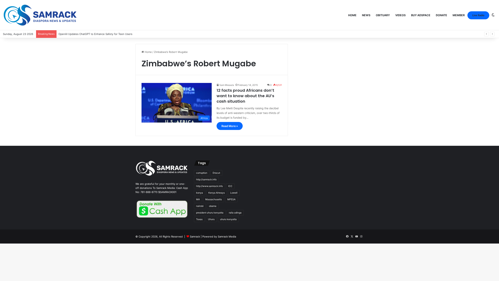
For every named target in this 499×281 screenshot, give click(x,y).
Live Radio (478, 15)
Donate (441, 15)
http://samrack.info (206, 179)
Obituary (383, 15)
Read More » (229, 126)
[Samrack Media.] (40, 15)
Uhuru (211, 219)
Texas (199, 219)
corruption (201, 172)
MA (198, 199)
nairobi (199, 206)
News (366, 15)
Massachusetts (213, 199)
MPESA (231, 199)
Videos (400, 15)
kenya (199, 192)
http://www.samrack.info (209, 186)
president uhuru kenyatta (209, 212)
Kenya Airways (216, 192)
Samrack (195, 236)
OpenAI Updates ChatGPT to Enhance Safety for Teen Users (95, 34)
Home (352, 15)
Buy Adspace (420, 15)
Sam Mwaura (226, 85)
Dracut (216, 172)
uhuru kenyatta (228, 219)
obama (212, 206)
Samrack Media (227, 236)
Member (459, 15)
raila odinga (235, 212)
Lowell (233, 192)
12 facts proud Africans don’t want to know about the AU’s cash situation (245, 96)
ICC (230, 186)
